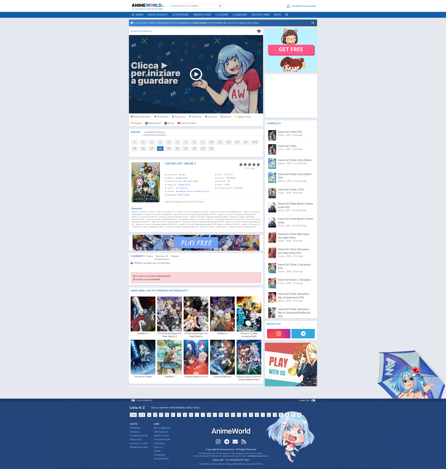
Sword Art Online (287, 145)
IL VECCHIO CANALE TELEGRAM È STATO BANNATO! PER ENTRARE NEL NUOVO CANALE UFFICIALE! (196, 22)
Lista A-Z (158, 447)
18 (160, 148)
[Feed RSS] (243, 441)
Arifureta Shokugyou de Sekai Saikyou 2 (169, 335)
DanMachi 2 (222, 333)
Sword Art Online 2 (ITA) (291, 189)
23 (203, 148)
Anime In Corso (202, 14)
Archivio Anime (261, 14)
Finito (227, 184)
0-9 (142, 414)
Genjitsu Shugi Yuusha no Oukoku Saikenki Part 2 (249, 378)
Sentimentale (183, 194)
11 (220, 142)
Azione (190, 191)
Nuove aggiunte (158, 14)
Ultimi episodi (180, 14)
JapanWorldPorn (254, 464)
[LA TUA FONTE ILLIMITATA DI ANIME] (148, 5)
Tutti (133, 414)
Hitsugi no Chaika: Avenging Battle (249, 335)
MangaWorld (219, 464)
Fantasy (198, 191)
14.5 (254, 142)
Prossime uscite (162, 439)
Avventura (181, 191)
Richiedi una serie (139, 447)
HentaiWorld (205, 464)
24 (211, 148)
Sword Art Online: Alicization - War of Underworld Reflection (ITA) (294, 313)
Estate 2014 (184, 184)
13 (237, 142)
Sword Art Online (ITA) (290, 131)
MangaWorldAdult (236, 464)
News (277, 14)
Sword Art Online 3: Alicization (294, 279)
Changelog (159, 454)
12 (228, 142)
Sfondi (157, 451)
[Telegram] (303, 333)
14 (245, 142)
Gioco (206, 191)
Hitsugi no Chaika (143, 376)
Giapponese (181, 177)
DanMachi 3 (143, 333)
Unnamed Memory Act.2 (196, 376)
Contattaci (135, 427)
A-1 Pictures (182, 188)
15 (134, 148)
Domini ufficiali (161, 458)
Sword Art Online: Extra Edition (295, 160)
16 (143, 148)
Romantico (170, 194)
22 (194, 148)
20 (177, 148)
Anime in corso (161, 435)
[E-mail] (235, 441)
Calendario (240, 14)
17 (151, 148)
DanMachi (169, 376)
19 (168, 148)
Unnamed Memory (222, 376)
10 (211, 142)
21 (185, 148)
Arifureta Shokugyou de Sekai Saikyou (195, 335)
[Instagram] (278, 333)
